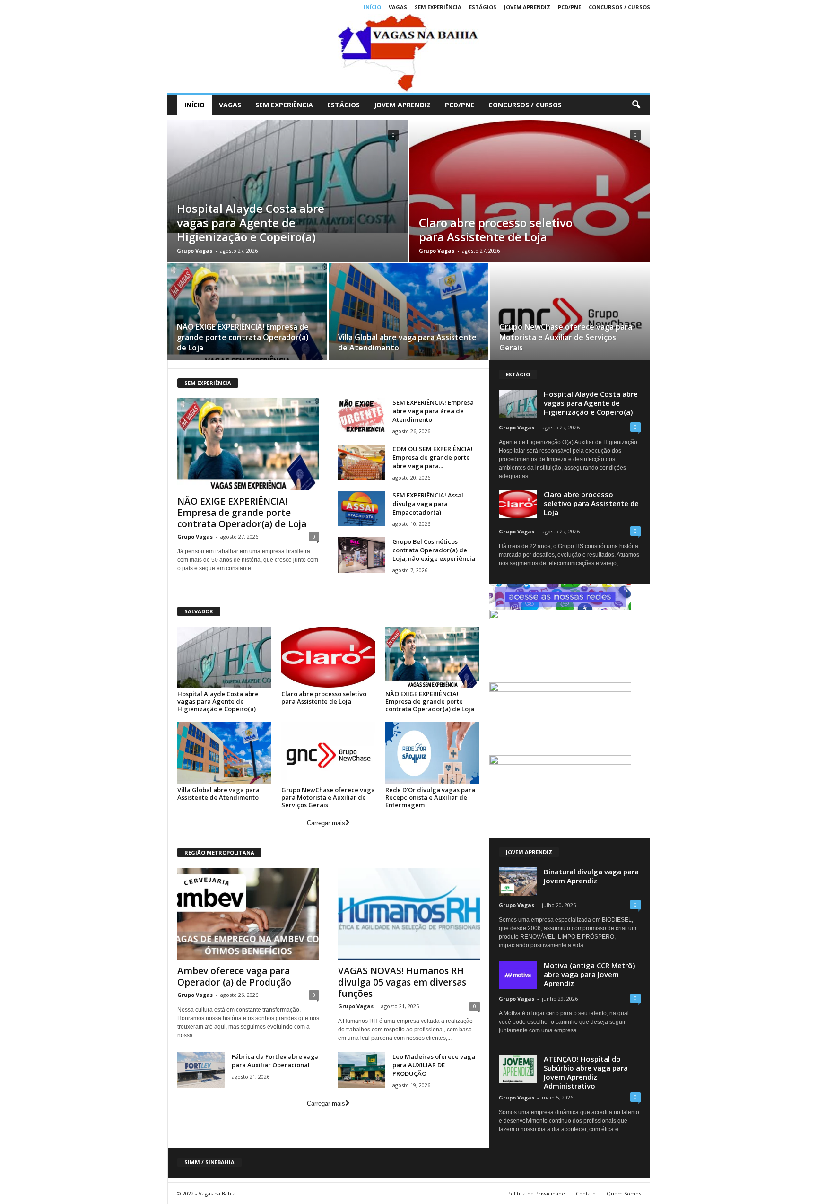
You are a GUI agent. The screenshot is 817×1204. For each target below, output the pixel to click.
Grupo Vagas (194, 250)
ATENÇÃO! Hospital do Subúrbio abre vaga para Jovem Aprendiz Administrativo (586, 1072)
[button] (636, 105)
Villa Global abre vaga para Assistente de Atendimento (218, 793)
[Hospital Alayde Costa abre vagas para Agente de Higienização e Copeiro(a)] (287, 176)
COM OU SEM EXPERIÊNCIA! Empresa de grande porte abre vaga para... (432, 457)
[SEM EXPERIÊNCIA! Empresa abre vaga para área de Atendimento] (361, 416)
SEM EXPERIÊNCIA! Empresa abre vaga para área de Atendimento (433, 411)
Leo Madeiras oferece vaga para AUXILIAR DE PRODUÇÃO (433, 1065)
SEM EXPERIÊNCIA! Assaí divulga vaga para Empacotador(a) (427, 503)
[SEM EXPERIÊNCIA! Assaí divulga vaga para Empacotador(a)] (361, 508)
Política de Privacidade (536, 1193)
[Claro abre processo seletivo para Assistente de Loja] (328, 657)
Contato (586, 1193)
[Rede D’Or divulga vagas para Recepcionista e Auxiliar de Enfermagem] (432, 752)
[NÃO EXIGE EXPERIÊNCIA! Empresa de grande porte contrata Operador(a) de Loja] (247, 314)
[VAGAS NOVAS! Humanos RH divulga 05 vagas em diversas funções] (409, 914)
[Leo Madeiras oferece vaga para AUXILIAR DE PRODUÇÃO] (361, 1070)
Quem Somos (624, 1193)
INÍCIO (372, 6)
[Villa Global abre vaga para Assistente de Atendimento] (408, 314)
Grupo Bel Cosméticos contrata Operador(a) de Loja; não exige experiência (433, 550)
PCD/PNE (569, 6)
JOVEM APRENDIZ (527, 6)
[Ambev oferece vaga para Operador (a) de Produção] (248, 914)
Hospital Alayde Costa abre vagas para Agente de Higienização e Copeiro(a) (250, 222)
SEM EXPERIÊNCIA (438, 6)
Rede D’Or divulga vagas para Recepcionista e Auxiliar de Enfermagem (430, 797)
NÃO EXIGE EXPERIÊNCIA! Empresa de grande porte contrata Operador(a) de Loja (243, 337)
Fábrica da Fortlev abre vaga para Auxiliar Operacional (275, 1060)
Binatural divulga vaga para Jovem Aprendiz (591, 876)
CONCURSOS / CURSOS (619, 6)
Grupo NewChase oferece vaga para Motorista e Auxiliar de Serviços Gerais (565, 337)
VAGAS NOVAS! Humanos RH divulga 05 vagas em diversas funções (402, 982)
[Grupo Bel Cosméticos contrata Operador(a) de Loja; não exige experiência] (361, 555)
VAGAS (398, 6)
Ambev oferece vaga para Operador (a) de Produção (234, 976)
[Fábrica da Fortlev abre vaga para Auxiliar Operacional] (201, 1070)
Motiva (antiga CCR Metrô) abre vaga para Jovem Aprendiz (589, 974)
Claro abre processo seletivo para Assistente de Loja (496, 229)
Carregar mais (326, 823)
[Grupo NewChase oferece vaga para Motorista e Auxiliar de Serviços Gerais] (570, 315)
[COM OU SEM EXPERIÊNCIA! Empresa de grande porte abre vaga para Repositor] (361, 462)
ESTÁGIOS (482, 6)
